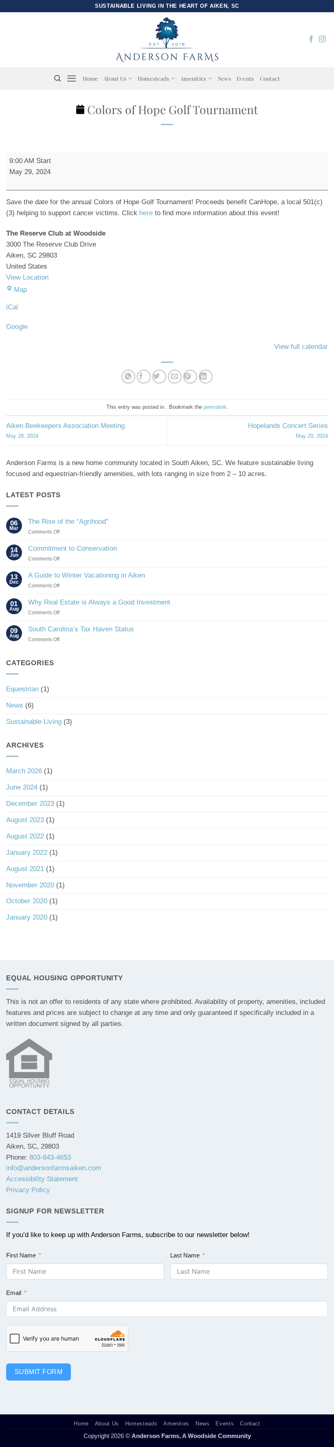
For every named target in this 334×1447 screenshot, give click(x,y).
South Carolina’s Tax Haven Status (81, 629)
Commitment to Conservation (72, 548)
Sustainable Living (34, 722)
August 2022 (25, 836)
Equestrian (22, 689)
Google (17, 327)
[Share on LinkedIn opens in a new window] (206, 377)
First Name (21, 1255)
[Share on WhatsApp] (128, 377)
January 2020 (26, 917)
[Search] (57, 78)
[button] (71, 78)
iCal (12, 307)
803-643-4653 (50, 1157)
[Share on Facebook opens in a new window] (144, 377)
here (146, 213)
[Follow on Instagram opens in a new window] (322, 39)
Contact (270, 78)
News (224, 78)
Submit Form (38, 1371)
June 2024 (21, 787)
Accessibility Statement (42, 1179)
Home (90, 78)
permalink (215, 407)
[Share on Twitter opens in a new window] (159, 377)
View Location (27, 277)
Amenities (193, 78)
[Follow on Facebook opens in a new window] (311, 39)
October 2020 (26, 901)
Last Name (185, 1255)
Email (13, 1292)
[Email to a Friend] (175, 377)
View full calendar (301, 347)
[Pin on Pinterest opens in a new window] (190, 377)
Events (245, 78)
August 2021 (25, 869)
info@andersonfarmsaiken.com (53, 1168)
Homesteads (153, 78)
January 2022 (26, 852)
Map (20, 289)
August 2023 (25, 820)
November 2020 (30, 885)
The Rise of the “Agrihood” (68, 521)
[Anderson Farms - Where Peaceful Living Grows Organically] (167, 39)
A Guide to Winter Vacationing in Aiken (86, 575)
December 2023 (30, 803)
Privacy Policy (28, 1190)
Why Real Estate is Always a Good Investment (99, 602)
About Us (114, 78)
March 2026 (24, 771)
